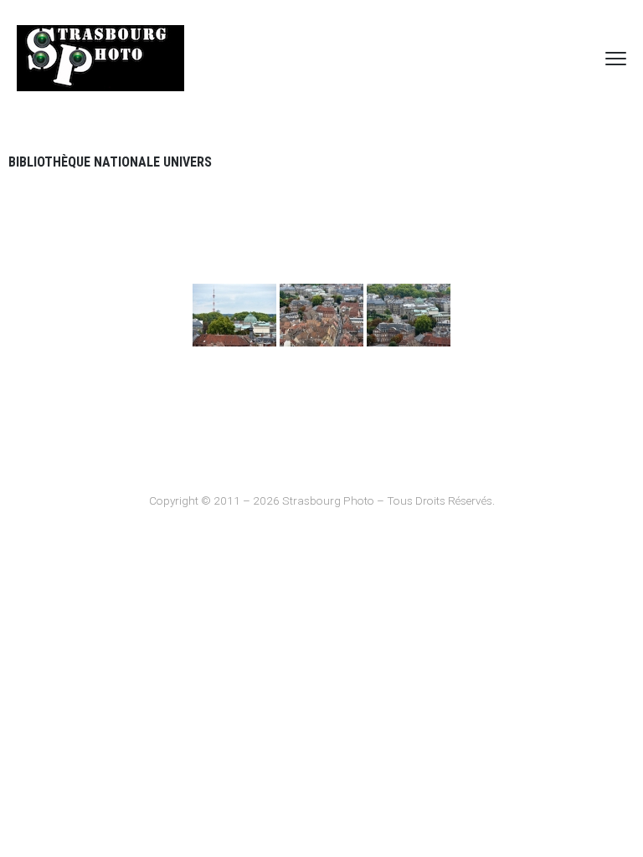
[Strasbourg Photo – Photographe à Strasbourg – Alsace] (100, 58)
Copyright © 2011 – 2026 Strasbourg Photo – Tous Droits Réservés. (322, 500)
